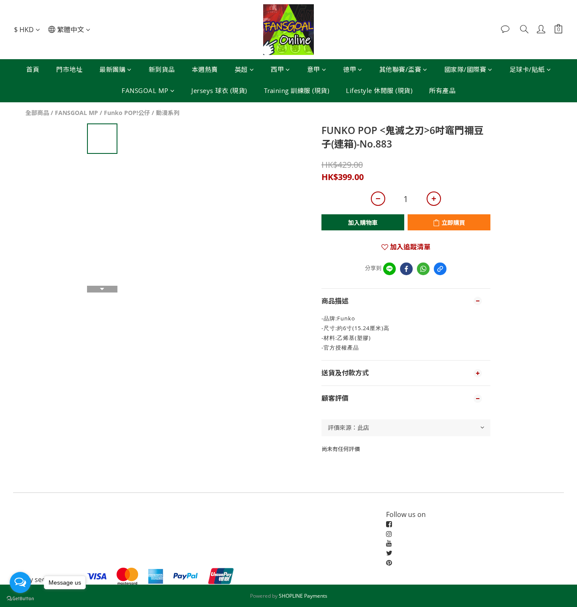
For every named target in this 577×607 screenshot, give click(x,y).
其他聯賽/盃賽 (400, 69)
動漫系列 (168, 113)
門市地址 (69, 69)
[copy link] (440, 268)
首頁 (32, 69)
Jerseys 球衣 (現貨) (219, 90)
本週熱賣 (205, 69)
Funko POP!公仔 (127, 113)
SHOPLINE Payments (303, 595)
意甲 (313, 69)
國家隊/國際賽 (465, 69)
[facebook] (406, 268)
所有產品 (442, 90)
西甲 (277, 69)
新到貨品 (162, 69)
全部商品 (37, 113)
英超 (241, 69)
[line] (389, 268)
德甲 (349, 69)
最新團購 (112, 69)
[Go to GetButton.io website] (20, 598)
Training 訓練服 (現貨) (296, 90)
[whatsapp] (423, 268)
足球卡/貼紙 (527, 69)
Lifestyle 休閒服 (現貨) (379, 90)
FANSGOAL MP (145, 90)
